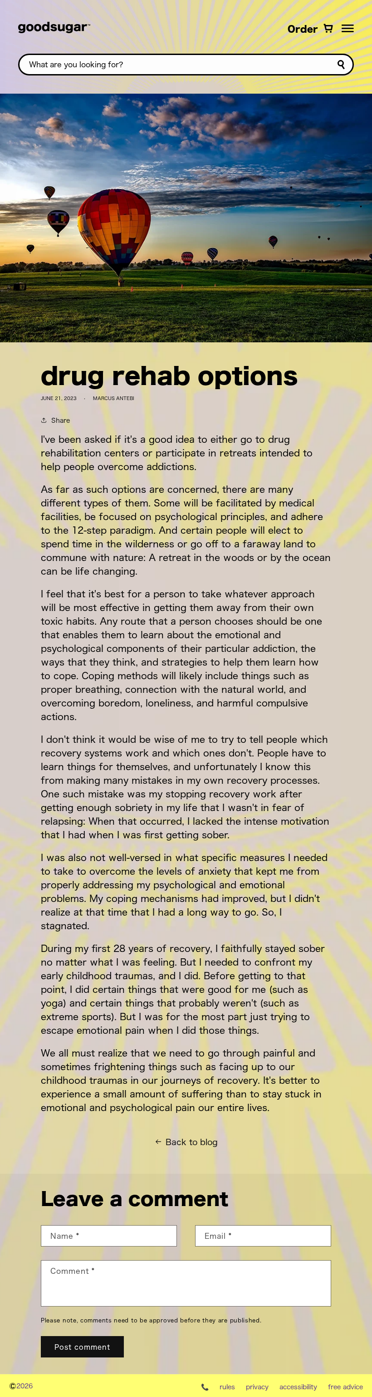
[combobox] (186, 64)
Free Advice (345, 1386)
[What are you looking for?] (341, 65)
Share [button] (60, 420)
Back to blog (192, 1142)
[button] (348, 28)
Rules (227, 1386)
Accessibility (298, 1386)
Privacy (257, 1386)
